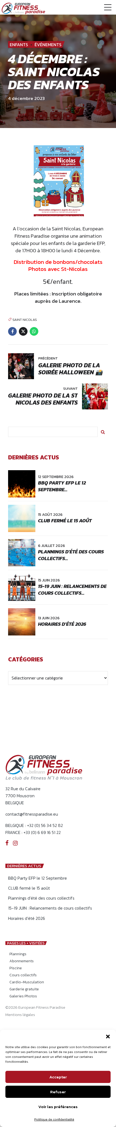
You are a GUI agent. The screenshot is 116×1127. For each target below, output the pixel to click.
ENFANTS (19, 44)
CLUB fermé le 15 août (65, 520)
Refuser (58, 1092)
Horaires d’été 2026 (26, 918)
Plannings (17, 954)
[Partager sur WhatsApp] (34, 331)
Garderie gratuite (24, 989)
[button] (108, 1036)
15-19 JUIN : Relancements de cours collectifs (72, 590)
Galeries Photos (23, 996)
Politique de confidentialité (54, 1119)
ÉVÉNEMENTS (48, 44)
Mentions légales (20, 1014)
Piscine (15, 968)
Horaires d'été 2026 (62, 624)
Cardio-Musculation (26, 982)
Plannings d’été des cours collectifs (41, 898)
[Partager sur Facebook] (12, 331)
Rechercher (103, 432)
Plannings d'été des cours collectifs (71, 555)
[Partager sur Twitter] (23, 331)
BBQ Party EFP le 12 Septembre (62, 486)
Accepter (58, 1077)
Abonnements (21, 961)
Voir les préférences (58, 1107)
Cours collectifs (23, 975)
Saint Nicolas (24, 319)
